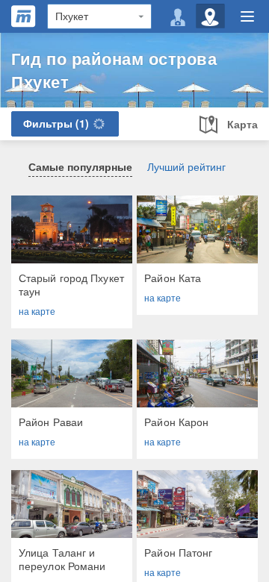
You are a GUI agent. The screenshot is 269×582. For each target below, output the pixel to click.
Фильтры (56, 123)
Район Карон (176, 421)
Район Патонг (178, 552)
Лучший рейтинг (186, 166)
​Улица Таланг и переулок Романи (62, 558)
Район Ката (172, 277)
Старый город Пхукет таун (71, 284)
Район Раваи (51, 421)
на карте (37, 310)
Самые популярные (80, 166)
